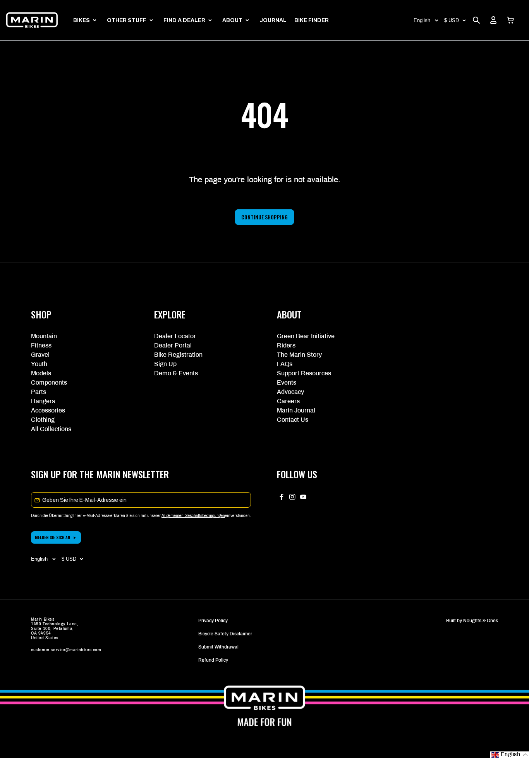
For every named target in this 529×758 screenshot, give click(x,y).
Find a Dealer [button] (184, 20)
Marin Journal (296, 410)
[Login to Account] (493, 20)
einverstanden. (238, 515)
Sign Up (165, 364)
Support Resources (304, 373)
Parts (38, 391)
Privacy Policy (213, 620)
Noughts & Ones (480, 620)
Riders (286, 345)
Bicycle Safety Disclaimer (225, 634)
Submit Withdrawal (218, 647)
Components (49, 382)
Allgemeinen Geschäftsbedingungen (193, 515)
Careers (288, 401)
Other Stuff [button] (126, 20)
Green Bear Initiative (306, 336)
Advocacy (290, 391)
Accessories (48, 410)
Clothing (43, 419)
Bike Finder (311, 20)
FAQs (284, 364)
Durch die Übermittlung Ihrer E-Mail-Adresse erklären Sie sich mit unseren (96, 515)
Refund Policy (213, 660)
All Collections (51, 429)
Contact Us (292, 419)
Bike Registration (178, 354)
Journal (273, 20)
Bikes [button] (81, 20)
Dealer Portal (173, 345)
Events (286, 382)
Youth (39, 364)
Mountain (44, 336)
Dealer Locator (175, 336)
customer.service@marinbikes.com (66, 650)
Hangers (43, 401)
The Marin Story (299, 354)
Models (41, 373)
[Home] (32, 20)
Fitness (41, 345)
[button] (510, 20)
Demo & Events (176, 373)
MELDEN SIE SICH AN (52, 537)
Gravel (40, 354)
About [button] (232, 20)
